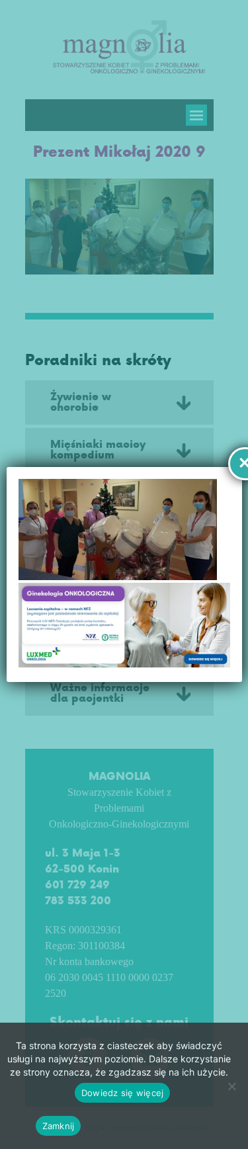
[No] (231, 1086)
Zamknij (58, 1126)
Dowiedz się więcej (122, 1092)
